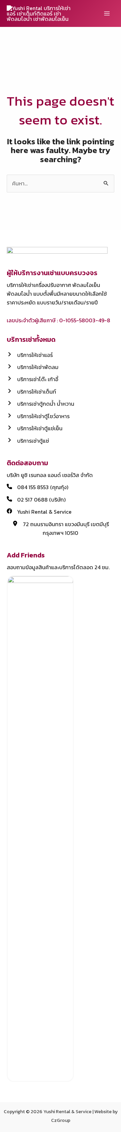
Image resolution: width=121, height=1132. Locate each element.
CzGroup (60, 1120)
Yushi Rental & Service (67, 1111)
